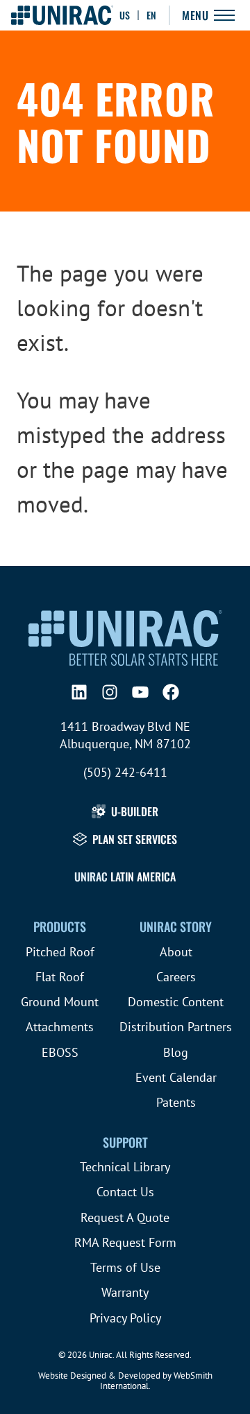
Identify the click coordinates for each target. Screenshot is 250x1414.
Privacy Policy (125, 1318)
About (176, 952)
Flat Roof (59, 977)
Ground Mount (60, 1002)
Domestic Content (176, 1002)
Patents (176, 1102)
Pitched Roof (60, 952)
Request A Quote (125, 1217)
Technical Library (125, 1167)
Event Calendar (176, 1077)
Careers (176, 977)
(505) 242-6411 (125, 772)
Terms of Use (125, 1267)
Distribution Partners (175, 1027)
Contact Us (125, 1192)
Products (59, 926)
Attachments (60, 1027)
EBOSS (60, 1052)
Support (125, 1142)
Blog (175, 1052)
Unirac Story (176, 926)
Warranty (125, 1292)
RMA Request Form (125, 1242)
